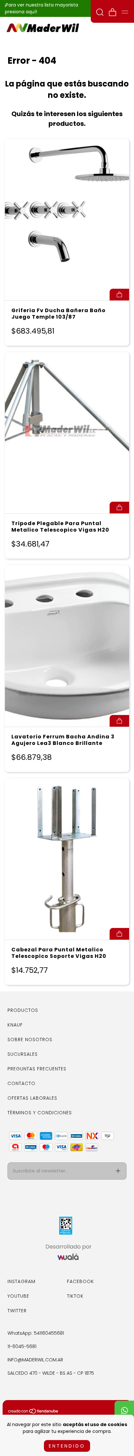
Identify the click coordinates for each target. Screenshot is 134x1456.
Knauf (15, 1025)
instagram (21, 1281)
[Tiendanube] (33, 1412)
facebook (80, 1281)
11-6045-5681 (21, 1346)
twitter (17, 1310)
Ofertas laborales (32, 1098)
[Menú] (125, 12)
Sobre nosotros (29, 1039)
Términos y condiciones (39, 1112)
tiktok (75, 1296)
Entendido (67, 1446)
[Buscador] (99, 13)
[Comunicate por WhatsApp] (124, 1410)
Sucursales (22, 1054)
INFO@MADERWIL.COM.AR (35, 1360)
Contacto (21, 1083)
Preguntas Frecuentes (36, 1069)
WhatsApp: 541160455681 (35, 1333)
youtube (18, 1296)
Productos (22, 1010)
